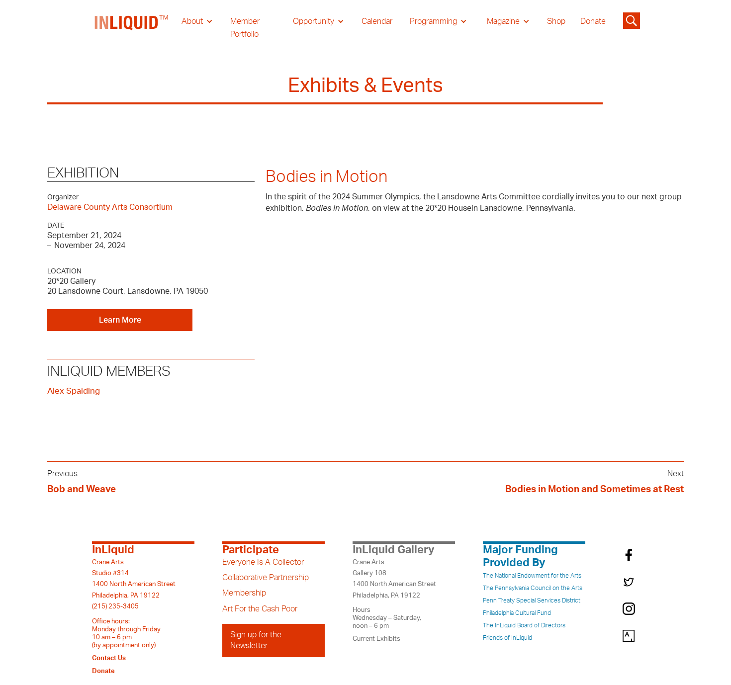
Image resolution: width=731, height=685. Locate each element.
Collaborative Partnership (265, 578)
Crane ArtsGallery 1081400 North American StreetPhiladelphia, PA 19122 (394, 579)
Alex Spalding (73, 391)
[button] (197, 21)
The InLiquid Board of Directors (524, 625)
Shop (556, 21)
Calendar (377, 21)
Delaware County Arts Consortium (110, 207)
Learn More (120, 320)
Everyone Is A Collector (263, 562)
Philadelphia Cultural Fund (517, 613)
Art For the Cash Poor (259, 609)
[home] (132, 28)
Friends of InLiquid (507, 638)
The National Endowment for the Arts (532, 576)
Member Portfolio (245, 27)
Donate (593, 21)
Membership (244, 593)
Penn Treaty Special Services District (531, 600)
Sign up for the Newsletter (255, 640)
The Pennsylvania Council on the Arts (532, 588)
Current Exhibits (376, 639)
